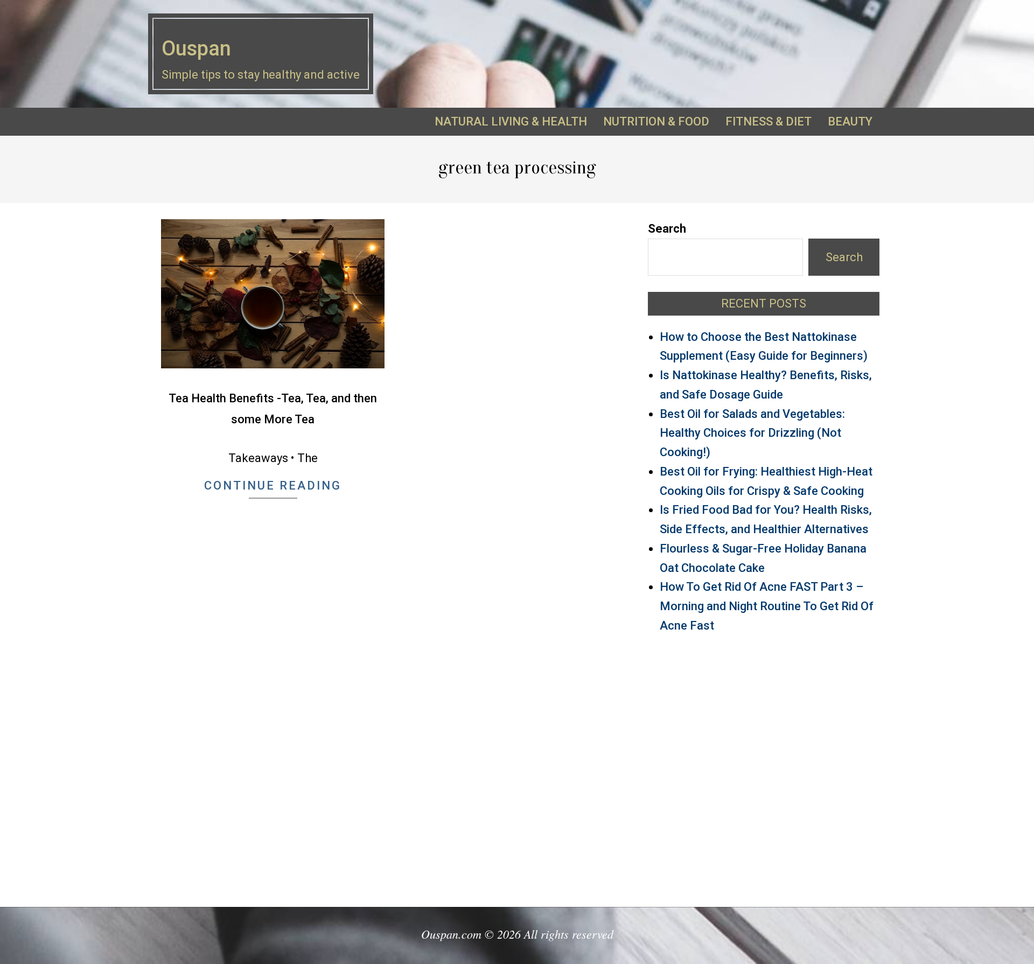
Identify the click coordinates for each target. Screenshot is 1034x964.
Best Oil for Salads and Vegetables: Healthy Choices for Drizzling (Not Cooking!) (752, 433)
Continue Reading (272, 485)
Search (667, 228)
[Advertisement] (763, 765)
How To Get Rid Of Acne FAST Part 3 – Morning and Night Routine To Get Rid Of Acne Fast (767, 606)
